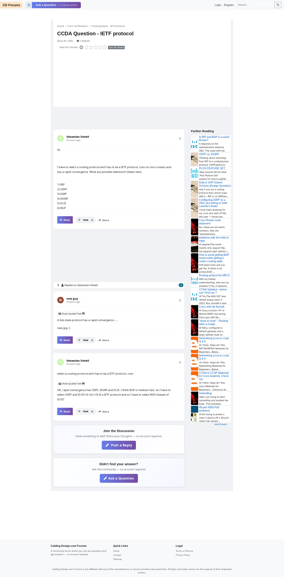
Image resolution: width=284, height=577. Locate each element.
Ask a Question (121, 478)
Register (229, 5)
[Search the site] (277, 5)
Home (60, 26)
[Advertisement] (144, 77)
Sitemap (117, 559)
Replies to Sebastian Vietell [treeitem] (123, 285)
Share (105, 220)
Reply (66, 219)
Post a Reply (121, 445)
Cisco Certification (77, 26)
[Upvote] (79, 220)
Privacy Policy (183, 555)
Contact (117, 555)
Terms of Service (184, 551)
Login (218, 5)
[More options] (179, 139)
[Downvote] (92, 220)
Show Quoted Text (71, 313)
